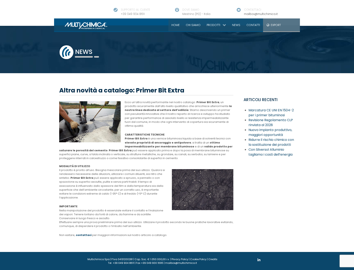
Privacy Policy (179, 259)
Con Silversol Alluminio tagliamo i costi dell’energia (270, 152)
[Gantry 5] (81, 25)
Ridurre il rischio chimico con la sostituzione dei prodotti (271, 142)
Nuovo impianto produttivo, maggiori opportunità (270, 132)
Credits (212, 259)
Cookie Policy (198, 259)
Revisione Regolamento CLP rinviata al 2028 (270, 122)
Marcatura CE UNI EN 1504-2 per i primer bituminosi (271, 112)
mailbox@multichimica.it (261, 14)
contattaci (84, 235)
